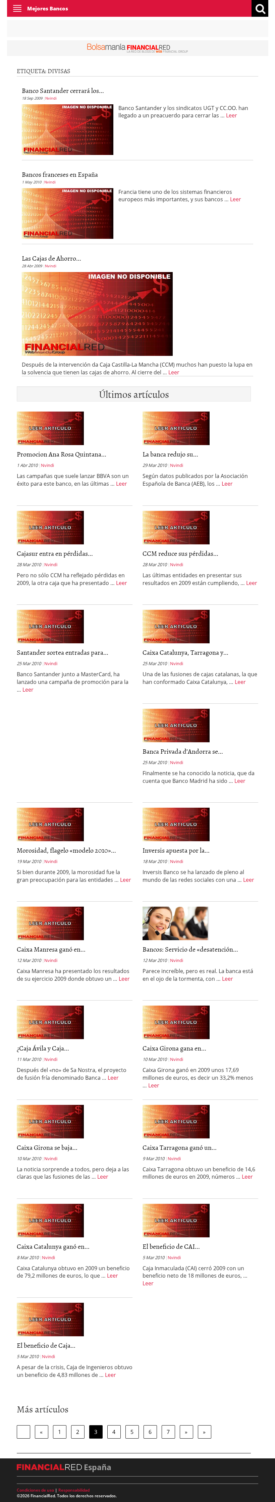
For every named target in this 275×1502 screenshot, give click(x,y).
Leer (231, 115)
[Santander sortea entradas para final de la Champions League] (50, 626)
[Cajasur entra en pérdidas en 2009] (50, 527)
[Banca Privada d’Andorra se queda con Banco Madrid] (176, 725)
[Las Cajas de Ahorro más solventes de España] (97, 313)
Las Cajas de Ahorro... (51, 258)
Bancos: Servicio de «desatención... (190, 949)
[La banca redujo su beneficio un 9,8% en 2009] (176, 428)
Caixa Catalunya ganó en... (53, 1246)
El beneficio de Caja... (46, 1345)
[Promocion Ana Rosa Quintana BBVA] (50, 428)
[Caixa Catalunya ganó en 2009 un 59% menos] (50, 1220)
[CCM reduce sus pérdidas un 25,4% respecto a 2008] (176, 527)
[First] (23, 1432)
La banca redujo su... (170, 454)
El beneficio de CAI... (171, 1246)
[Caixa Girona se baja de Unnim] (50, 1121)
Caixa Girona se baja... (47, 1147)
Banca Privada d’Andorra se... (183, 751)
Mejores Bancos (47, 8)
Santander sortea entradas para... (62, 652)
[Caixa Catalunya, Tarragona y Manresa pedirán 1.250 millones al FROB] (176, 626)
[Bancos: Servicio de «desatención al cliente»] (176, 923)
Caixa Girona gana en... (174, 1048)
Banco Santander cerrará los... (63, 90)
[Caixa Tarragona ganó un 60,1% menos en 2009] (176, 1121)
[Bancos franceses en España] (67, 213)
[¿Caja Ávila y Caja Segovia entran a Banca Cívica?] (50, 1022)
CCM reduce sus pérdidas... (180, 553)
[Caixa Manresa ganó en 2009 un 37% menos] (50, 923)
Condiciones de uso (35, 1490)
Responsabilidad (74, 1490)
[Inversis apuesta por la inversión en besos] (176, 824)
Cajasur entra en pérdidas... (55, 553)
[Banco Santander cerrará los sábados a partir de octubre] (67, 128)
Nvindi (51, 98)
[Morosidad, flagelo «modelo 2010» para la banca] (50, 824)
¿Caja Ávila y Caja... (43, 1048)
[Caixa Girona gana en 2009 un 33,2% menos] (176, 1022)
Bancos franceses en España (60, 174)
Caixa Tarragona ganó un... (180, 1147)
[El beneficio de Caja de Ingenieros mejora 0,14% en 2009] (50, 1319)
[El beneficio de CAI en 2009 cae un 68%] (176, 1220)
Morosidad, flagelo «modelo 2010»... (66, 850)
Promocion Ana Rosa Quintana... (61, 454)
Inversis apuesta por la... (176, 850)
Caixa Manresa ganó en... (51, 949)
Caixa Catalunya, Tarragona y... (185, 652)
